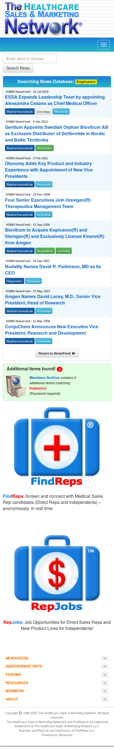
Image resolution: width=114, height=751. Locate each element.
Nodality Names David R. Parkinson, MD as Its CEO (53, 269)
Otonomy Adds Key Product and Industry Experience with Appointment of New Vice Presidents (49, 169)
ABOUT (12, 699)
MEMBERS (15, 690)
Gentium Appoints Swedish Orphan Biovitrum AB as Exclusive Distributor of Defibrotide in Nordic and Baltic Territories (56, 133)
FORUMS (13, 674)
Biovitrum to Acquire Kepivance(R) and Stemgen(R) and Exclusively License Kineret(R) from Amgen (54, 236)
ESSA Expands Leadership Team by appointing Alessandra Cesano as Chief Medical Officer (55, 100)
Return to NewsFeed (55, 353)
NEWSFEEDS (17, 658)
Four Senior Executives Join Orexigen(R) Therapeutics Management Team (48, 203)
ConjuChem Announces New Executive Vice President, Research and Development (51, 330)
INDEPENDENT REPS (24, 666)
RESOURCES (17, 682)
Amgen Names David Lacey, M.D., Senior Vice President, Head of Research (52, 299)
